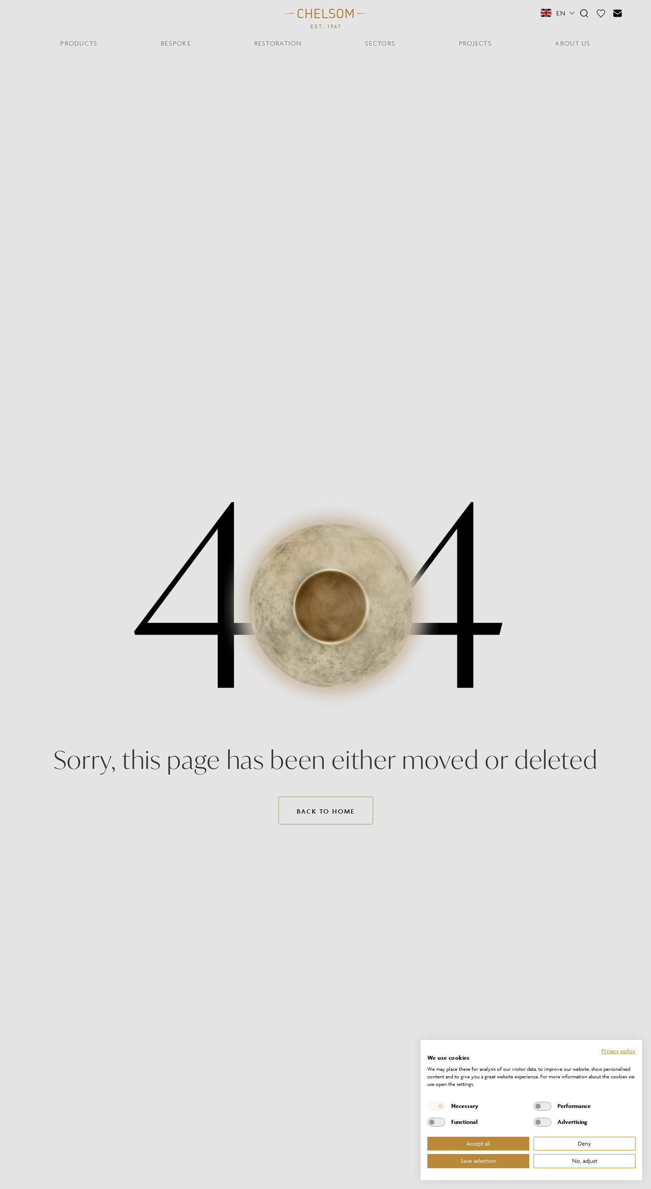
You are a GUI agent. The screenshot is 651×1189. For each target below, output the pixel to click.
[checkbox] (436, 1106)
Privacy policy (618, 1050)
